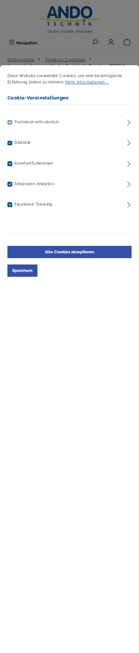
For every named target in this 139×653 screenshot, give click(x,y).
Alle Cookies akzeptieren (70, 251)
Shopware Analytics (34, 183)
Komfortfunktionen (33, 163)
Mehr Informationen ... (87, 82)
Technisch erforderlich (36, 121)
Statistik (22, 142)
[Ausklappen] (129, 121)
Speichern (22, 270)
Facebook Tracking (33, 204)
